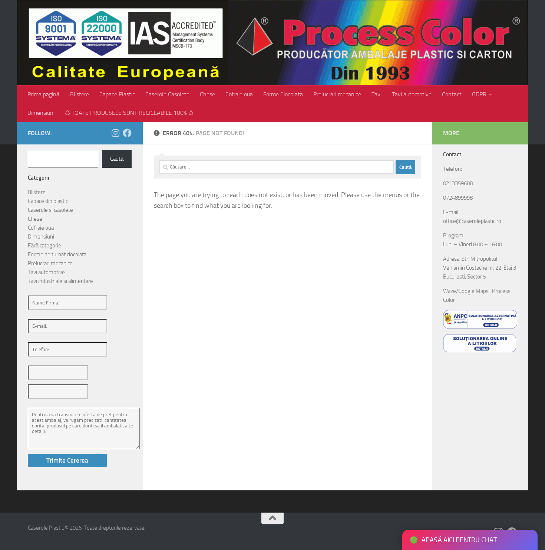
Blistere (79, 94)
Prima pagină (43, 94)
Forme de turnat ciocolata (57, 254)
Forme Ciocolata (283, 94)
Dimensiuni (40, 112)
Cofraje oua (239, 94)
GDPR (479, 94)
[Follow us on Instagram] (115, 133)
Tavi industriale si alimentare (60, 281)
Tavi (376, 94)
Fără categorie (44, 245)
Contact (452, 94)
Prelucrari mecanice (337, 94)
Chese (207, 94)
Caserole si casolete (50, 210)
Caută (116, 159)
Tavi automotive (412, 94)
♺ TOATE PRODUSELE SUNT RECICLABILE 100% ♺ (129, 112)
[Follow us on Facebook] (127, 133)
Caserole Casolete (167, 94)
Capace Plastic (117, 94)
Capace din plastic (48, 201)
